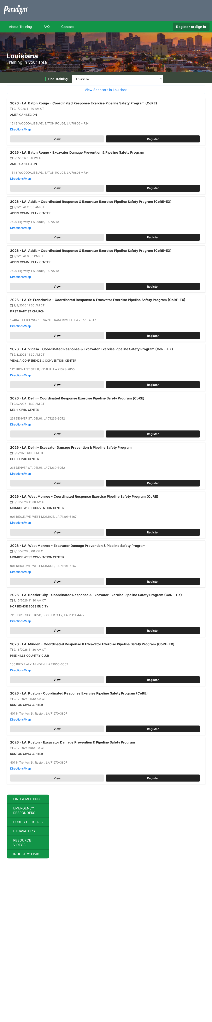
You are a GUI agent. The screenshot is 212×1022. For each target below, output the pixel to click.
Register (153, 139)
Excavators (24, 831)
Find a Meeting (26, 799)
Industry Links (26, 854)
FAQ (46, 27)
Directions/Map (20, 129)
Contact (67, 27)
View (57, 139)
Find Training (58, 79)
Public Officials (28, 822)
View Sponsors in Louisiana (106, 90)
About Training (20, 27)
